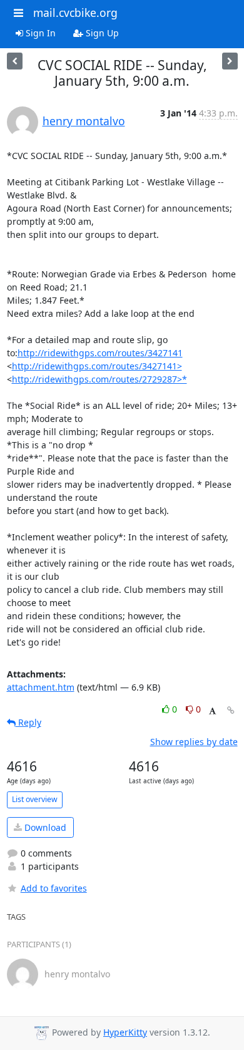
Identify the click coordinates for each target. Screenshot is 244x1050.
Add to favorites (54, 888)
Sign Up (101, 33)
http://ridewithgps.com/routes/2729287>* (99, 379)
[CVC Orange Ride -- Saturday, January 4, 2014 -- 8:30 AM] (15, 61)
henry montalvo (84, 120)
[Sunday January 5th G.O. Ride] (230, 61)
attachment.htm (40, 687)
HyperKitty (125, 1032)
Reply (28, 722)
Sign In (39, 33)
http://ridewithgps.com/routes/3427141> (97, 366)
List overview (35, 799)
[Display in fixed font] (212, 711)
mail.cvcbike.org (75, 12)
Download (44, 827)
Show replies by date (194, 742)
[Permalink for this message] (231, 710)
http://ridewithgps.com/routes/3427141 (100, 353)
